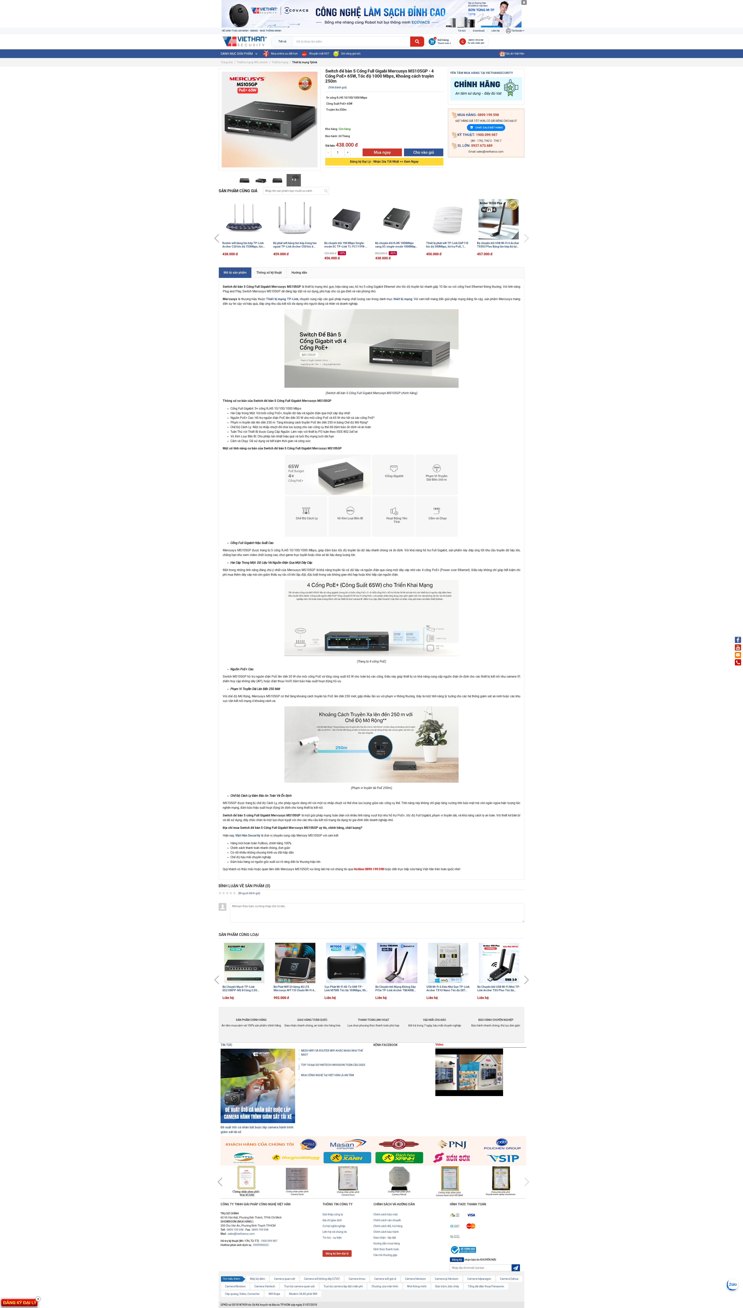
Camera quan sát (284, 1278)
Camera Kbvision (235, 1286)
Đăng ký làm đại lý (337, 1253)
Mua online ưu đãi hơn (284, 53)
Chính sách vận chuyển (387, 1220)
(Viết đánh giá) (337, 87)
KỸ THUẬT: (477, 135)
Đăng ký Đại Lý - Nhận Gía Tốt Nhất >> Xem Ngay (384, 161)
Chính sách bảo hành (386, 1231)
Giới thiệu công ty (333, 1214)
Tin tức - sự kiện (332, 1237)
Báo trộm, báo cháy (447, 1286)
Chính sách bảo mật (385, 1214)
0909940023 (261, 1245)
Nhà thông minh (416, 1286)
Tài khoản (517, 30)
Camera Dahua (509, 1278)
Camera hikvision (415, 1278)
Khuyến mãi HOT (319, 53)
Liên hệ (495, 30)
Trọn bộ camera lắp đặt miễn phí (343, 1286)
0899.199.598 (235, 1229)
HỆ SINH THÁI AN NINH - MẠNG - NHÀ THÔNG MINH (251, 30)
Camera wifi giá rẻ (385, 1278)
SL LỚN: (474, 145)
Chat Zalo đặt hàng (486, 127)
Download (478, 30)
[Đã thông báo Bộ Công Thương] (464, 1250)
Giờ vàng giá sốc (351, 53)
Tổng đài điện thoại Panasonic (486, 1286)
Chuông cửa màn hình (385, 1286)
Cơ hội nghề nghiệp (334, 1226)
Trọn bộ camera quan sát (299, 1286)
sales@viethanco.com (241, 1233)
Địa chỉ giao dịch (332, 1220)
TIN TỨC (226, 1045)
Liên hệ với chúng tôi (335, 1231)
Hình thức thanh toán (386, 1249)
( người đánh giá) (249, 893)
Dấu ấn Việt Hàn (514, 53)
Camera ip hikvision (446, 1278)
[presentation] (216, 238)
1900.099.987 (269, 1240)
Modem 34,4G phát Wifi (303, 1293)
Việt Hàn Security (247, 835)
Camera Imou (357, 1278)
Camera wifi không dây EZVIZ (322, 1278)
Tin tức (462, 30)
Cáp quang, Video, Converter (242, 1293)
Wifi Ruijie (274, 1293)
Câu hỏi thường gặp (385, 1255)
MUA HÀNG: (478, 115)
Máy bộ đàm (257, 1278)
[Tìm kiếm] (417, 42)
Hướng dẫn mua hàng (386, 1243)
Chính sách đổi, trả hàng (387, 1226)
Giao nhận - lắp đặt (384, 1237)
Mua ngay (382, 152)
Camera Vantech (264, 1286)
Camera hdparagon (479, 1278)
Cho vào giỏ (423, 152)
